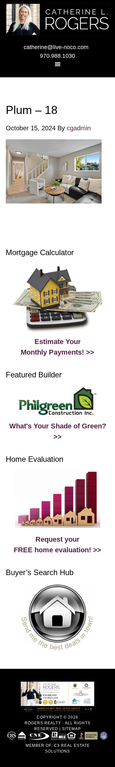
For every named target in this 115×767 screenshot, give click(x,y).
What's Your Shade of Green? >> (57, 431)
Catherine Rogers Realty (57, 20)
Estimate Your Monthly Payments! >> (57, 347)
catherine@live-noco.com (56, 47)
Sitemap (71, 729)
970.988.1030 (57, 56)
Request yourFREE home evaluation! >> (57, 544)
